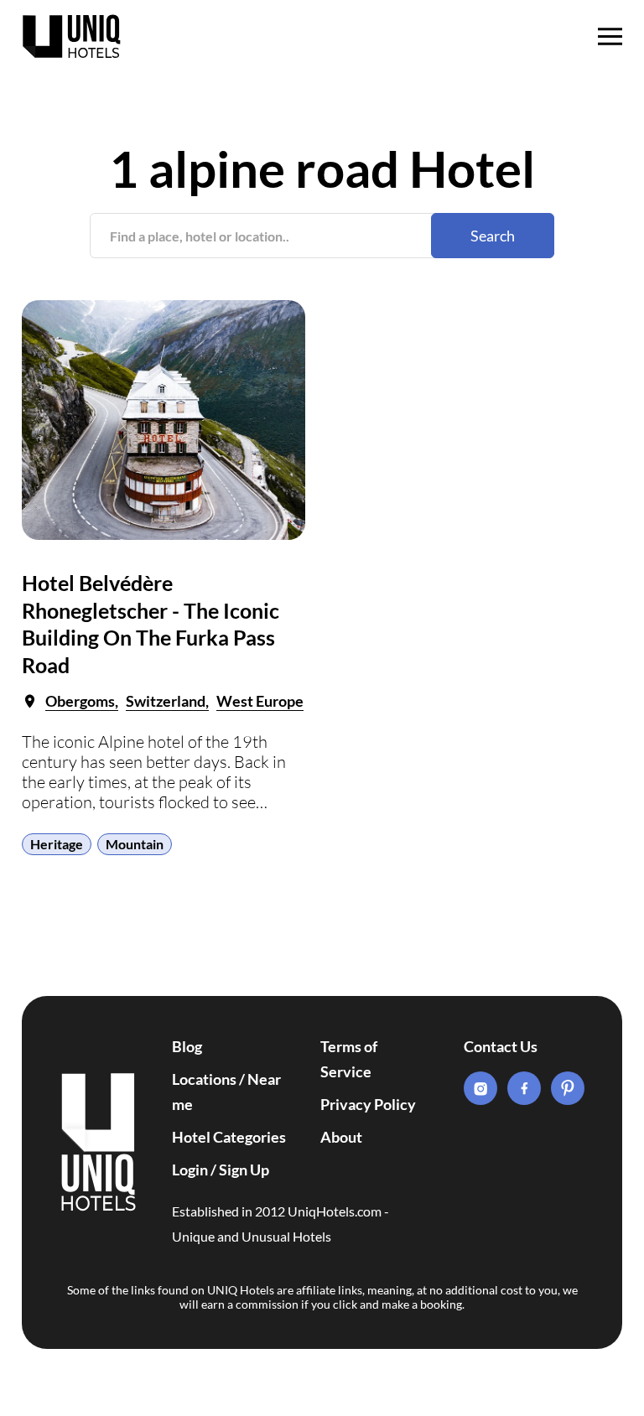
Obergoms (80, 701)
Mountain (135, 844)
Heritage (56, 844)
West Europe (260, 701)
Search (492, 235)
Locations (204, 1079)
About (341, 1137)
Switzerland (165, 701)
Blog (187, 1046)
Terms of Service (348, 1059)
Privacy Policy (368, 1104)
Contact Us (501, 1046)
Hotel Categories (229, 1137)
